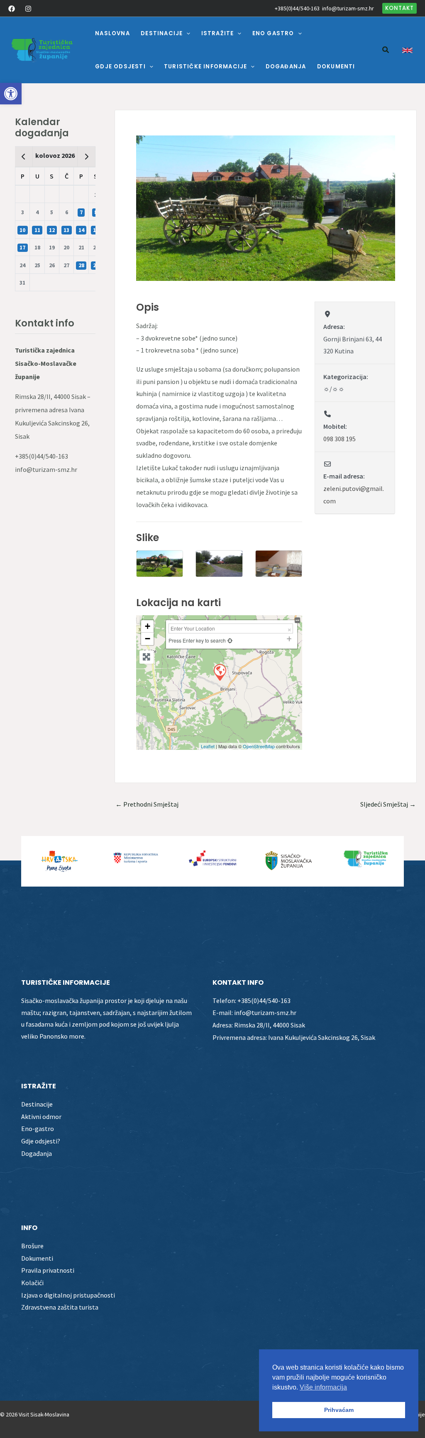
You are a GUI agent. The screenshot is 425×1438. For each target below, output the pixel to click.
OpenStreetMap (259, 746)
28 (81, 265)
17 (22, 247)
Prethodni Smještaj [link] (146, 804)
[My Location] (229, 640)
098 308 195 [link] (339, 439)
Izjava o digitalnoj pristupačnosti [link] (68, 1295)
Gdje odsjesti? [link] (40, 1141)
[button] (186, 33)
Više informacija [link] (323, 1387)
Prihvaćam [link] (339, 1410)
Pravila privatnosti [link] (47, 1270)
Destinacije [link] (37, 1104)
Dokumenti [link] (37, 1258)
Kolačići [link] (32, 1282)
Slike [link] (147, 537)
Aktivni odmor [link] (41, 1116)
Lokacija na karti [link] (178, 602)
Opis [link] (147, 307)
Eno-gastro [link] (37, 1128)
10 (22, 230)
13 (66, 230)
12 (52, 230)
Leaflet (208, 746)
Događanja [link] (36, 1153)
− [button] (147, 638)
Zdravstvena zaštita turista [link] (59, 1307)
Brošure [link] (32, 1246)
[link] (11, 93)
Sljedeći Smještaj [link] (388, 804)
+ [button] (147, 626)
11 (37, 230)
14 (81, 230)
